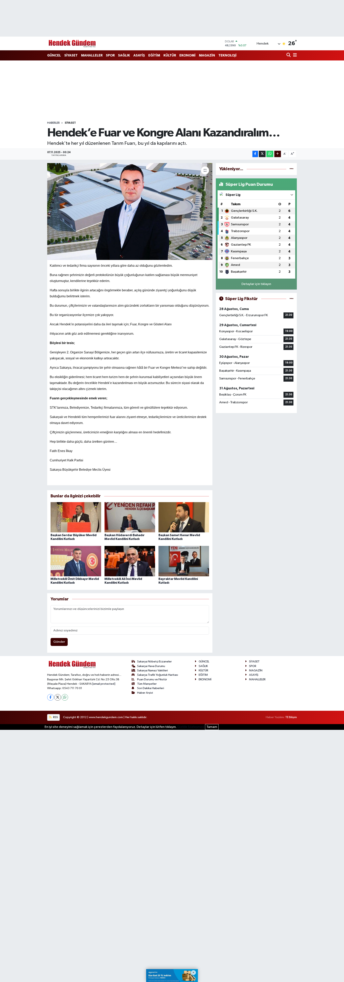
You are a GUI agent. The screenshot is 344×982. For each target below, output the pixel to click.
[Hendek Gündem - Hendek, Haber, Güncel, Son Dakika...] (72, 43)
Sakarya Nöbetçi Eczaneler (154, 661)
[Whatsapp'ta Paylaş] (269, 154)
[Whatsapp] (65, 697)
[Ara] (288, 55)
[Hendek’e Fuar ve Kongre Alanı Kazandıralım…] (130, 211)
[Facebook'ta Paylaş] (255, 154)
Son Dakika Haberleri (150, 688)
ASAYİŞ (139, 55)
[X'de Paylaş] (262, 154)
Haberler (53, 123)
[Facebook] (50, 697)
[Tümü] (291, 169)
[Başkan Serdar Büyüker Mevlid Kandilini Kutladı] (76, 517)
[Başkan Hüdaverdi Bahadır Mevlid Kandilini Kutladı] (130, 517)
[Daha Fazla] (277, 154)
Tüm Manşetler (147, 683)
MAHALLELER (92, 55)
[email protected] (103, 683)
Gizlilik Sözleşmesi (190, 727)
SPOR (110, 55)
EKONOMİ (187, 55)
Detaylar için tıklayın (256, 284)
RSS (55, 717)
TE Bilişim (291, 717)
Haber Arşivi (145, 692)
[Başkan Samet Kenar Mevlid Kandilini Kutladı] (183, 517)
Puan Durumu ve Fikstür (152, 679)
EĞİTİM (154, 55)
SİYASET (71, 55)
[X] (57, 697)
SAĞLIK (124, 55)
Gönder (59, 642)
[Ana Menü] (294, 55)
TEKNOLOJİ (227, 55)
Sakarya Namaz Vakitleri (152, 670)
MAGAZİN (207, 55)
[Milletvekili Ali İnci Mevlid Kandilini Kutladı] (130, 561)
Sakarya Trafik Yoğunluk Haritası (157, 674)
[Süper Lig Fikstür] (291, 298)
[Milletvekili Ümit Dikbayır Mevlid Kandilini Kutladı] (76, 561)
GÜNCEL (54, 55)
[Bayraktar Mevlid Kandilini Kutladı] (183, 561)
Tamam (211, 727)
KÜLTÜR (169, 55)
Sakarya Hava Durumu (151, 666)
